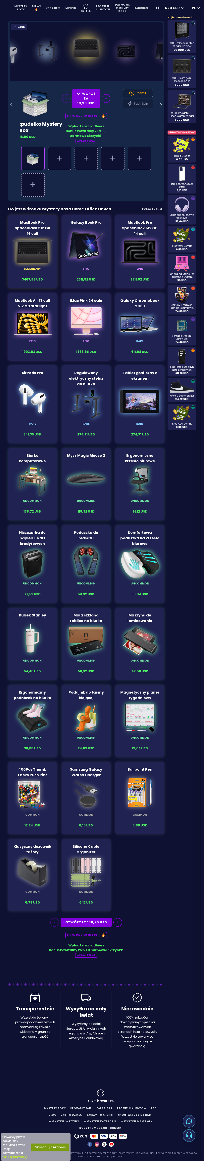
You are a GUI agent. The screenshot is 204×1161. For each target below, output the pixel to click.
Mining (70, 8)
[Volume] (157, 8)
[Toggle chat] (189, 1121)
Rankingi (141, 8)
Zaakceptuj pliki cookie (50, 1147)
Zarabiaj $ (104, 1108)
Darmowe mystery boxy (122, 8)
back (21, 27)
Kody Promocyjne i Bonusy (100, 1128)
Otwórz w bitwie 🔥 (86, 116)
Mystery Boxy (20, 8)
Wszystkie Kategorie (100, 1121)
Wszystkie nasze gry (136, 1121)
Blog (52, 1114)
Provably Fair (81, 1108)
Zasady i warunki (100, 1114)
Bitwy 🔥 (36, 8)
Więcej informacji (14, 1157)
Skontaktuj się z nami (135, 1114)
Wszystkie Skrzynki (64, 1121)
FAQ (154, 1108)
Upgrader (53, 8)
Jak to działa (86, 8)
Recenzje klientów (102, 8)
